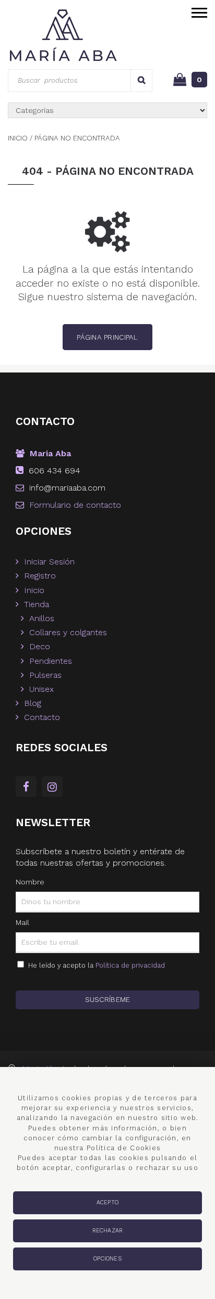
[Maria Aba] (67, 34)
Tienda (36, 604)
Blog (32, 703)
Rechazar (107, 1230)
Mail (22, 922)
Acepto (107, 1202)
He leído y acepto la (94, 965)
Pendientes (50, 661)
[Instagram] (55, 788)
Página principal (107, 337)
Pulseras (45, 675)
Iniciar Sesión (49, 562)
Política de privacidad (130, 965)
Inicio (34, 590)
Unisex (41, 689)
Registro (40, 576)
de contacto (75, 505)
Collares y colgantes (68, 632)
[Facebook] (29, 788)
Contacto (42, 717)
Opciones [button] (107, 1258)
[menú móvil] (199, 12)
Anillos (41, 618)
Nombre (30, 882)
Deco (39, 646)
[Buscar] (141, 80)
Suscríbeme (107, 999)
